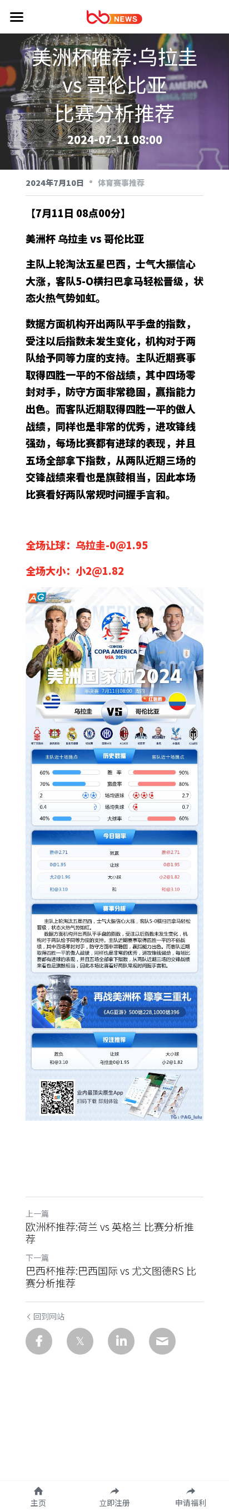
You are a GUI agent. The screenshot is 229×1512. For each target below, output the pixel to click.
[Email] (162, 1341)
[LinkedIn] (121, 1341)
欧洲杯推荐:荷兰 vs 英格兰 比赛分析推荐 (110, 1232)
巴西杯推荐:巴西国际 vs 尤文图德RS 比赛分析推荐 (111, 1276)
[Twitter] (80, 1341)
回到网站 (48, 1316)
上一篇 (37, 1213)
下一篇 (37, 1257)
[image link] (114, 16)
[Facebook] (39, 1341)
